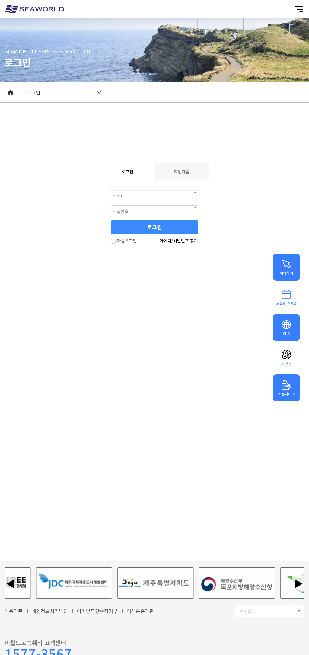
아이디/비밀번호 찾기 (179, 241)
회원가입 (182, 171)
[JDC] (67, 583)
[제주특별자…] (149, 583)
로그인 (154, 227)
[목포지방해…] (230, 583)
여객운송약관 (140, 611)
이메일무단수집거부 (97, 611)
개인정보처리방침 (50, 611)
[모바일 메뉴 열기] (299, 9)
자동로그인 (127, 240)
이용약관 (14, 611)
